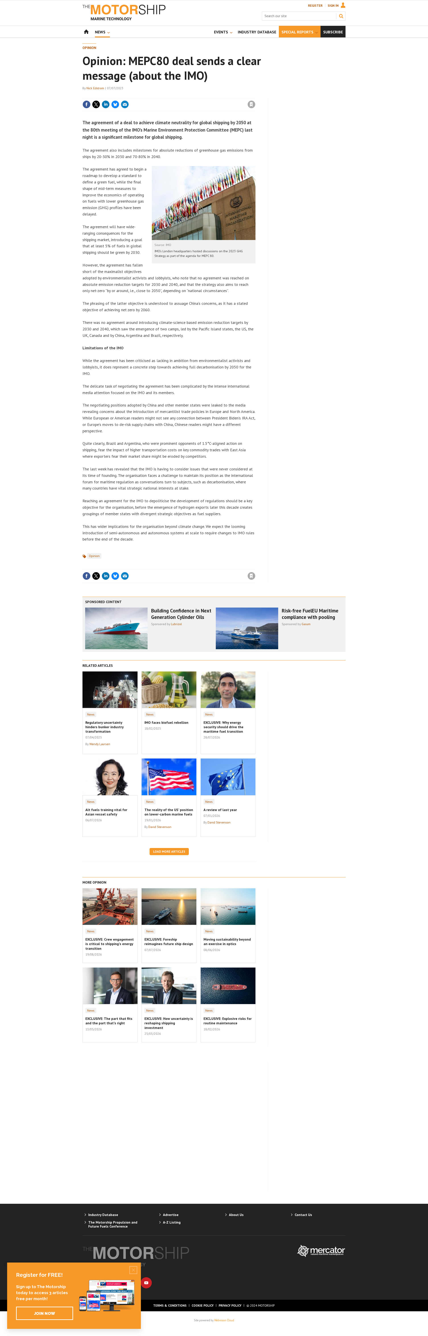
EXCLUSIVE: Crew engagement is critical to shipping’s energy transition (109, 944)
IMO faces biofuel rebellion (166, 722)
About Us (236, 1214)
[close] (255, 95)
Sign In (333, 5)
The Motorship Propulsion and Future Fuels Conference (112, 1224)
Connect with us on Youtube (146, 1283)
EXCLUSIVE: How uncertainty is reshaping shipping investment (168, 1023)
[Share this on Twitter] (96, 104)
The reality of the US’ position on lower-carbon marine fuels (168, 811)
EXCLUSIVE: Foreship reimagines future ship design (168, 941)
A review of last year (220, 809)
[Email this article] (125, 104)
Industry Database (103, 1214)
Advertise (171, 1214)
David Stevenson (159, 827)
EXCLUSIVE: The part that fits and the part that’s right (108, 1020)
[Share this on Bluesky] (115, 104)
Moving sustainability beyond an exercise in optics (227, 941)
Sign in (199, 95)
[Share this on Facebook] (86, 104)
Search (341, 16)
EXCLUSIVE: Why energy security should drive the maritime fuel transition (223, 727)
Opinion (89, 47)
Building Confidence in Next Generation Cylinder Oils (181, 613)
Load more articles (169, 852)
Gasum (306, 624)
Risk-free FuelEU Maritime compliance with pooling (310, 613)
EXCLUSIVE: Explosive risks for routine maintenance (228, 1020)
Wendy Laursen (99, 744)
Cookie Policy (203, 1305)
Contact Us (303, 1214)
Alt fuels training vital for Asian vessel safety (106, 811)
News (91, 714)
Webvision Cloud (224, 1320)
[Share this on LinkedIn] (106, 104)
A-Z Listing (172, 1222)
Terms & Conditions (170, 1305)
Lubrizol (176, 624)
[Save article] (251, 104)
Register (315, 5)
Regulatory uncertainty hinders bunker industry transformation (104, 727)
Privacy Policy (230, 1305)
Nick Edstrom (95, 88)
